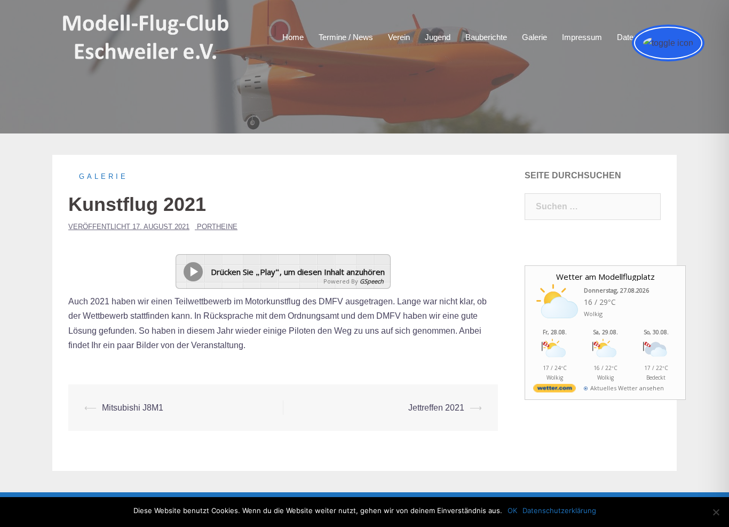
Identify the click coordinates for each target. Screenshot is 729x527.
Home (293, 37)
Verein (399, 37)
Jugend (437, 37)
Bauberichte (486, 37)
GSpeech (372, 281)
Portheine (217, 227)
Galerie (534, 37)
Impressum (582, 37)
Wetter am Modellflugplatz (605, 276)
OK (512, 510)
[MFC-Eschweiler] (146, 36)
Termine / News (346, 37)
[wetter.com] (554, 390)
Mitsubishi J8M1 (132, 407)
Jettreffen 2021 (436, 407)
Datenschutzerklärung (559, 510)
